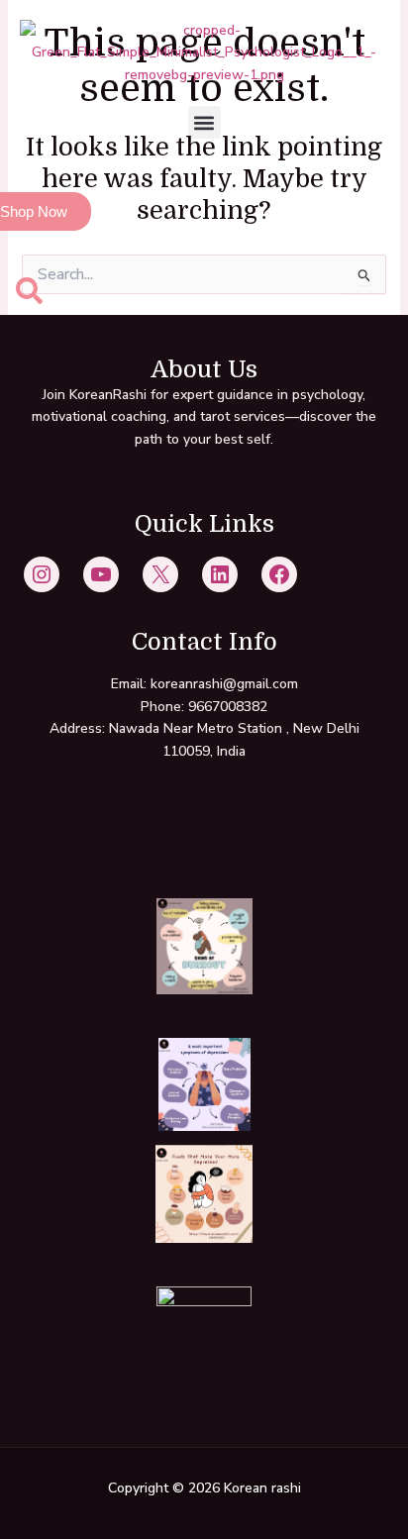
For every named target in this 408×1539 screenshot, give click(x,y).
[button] (204, 122)
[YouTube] (101, 574)
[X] (160, 574)
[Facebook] (279, 574)
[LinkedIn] (220, 574)
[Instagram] (41, 574)
